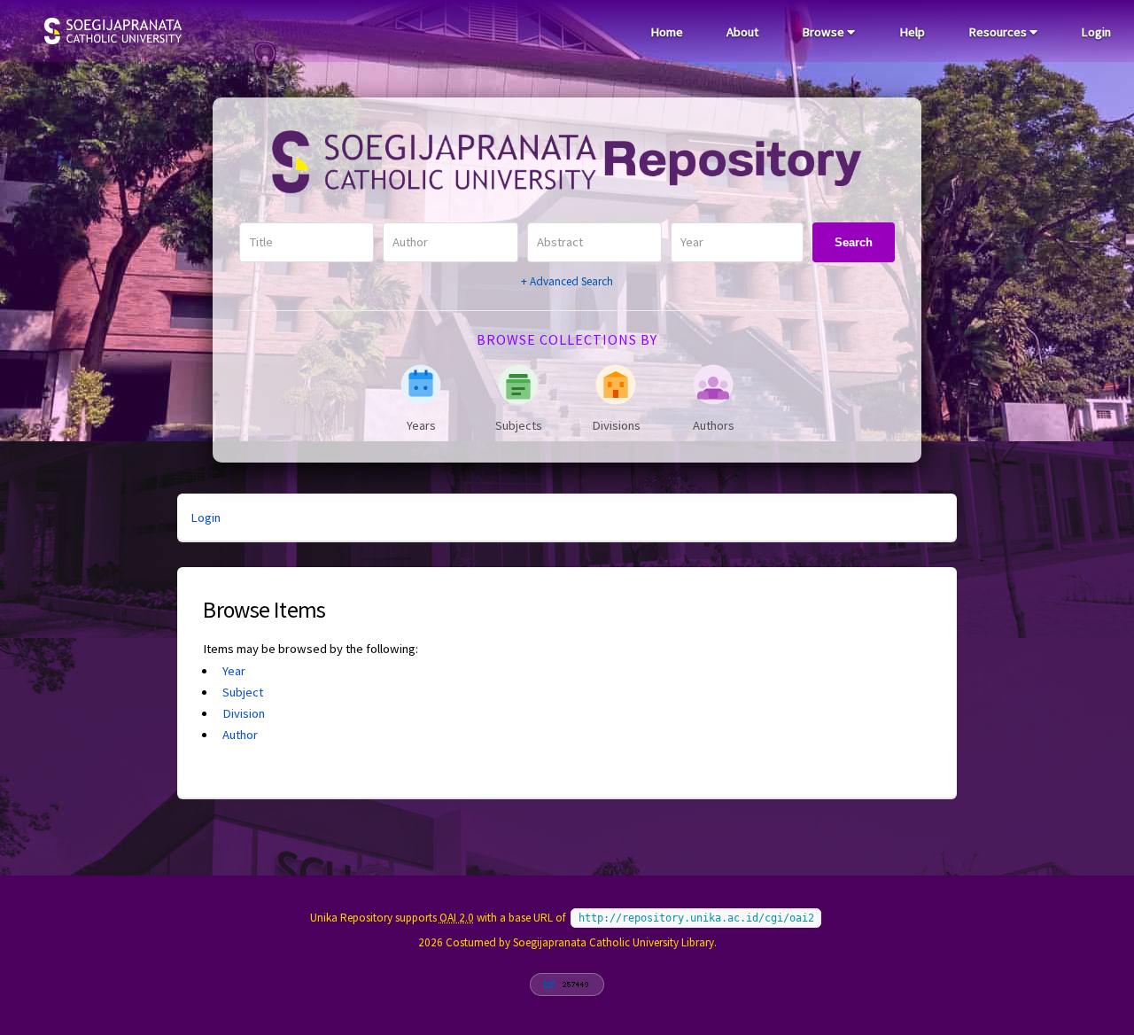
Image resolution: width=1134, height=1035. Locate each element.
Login (1096, 32)
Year (233, 671)
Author (240, 735)
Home (666, 32)
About (742, 32)
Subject (242, 692)
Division (243, 713)
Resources (998, 32)
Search (854, 242)
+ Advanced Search (567, 281)
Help (912, 32)
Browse (824, 32)
